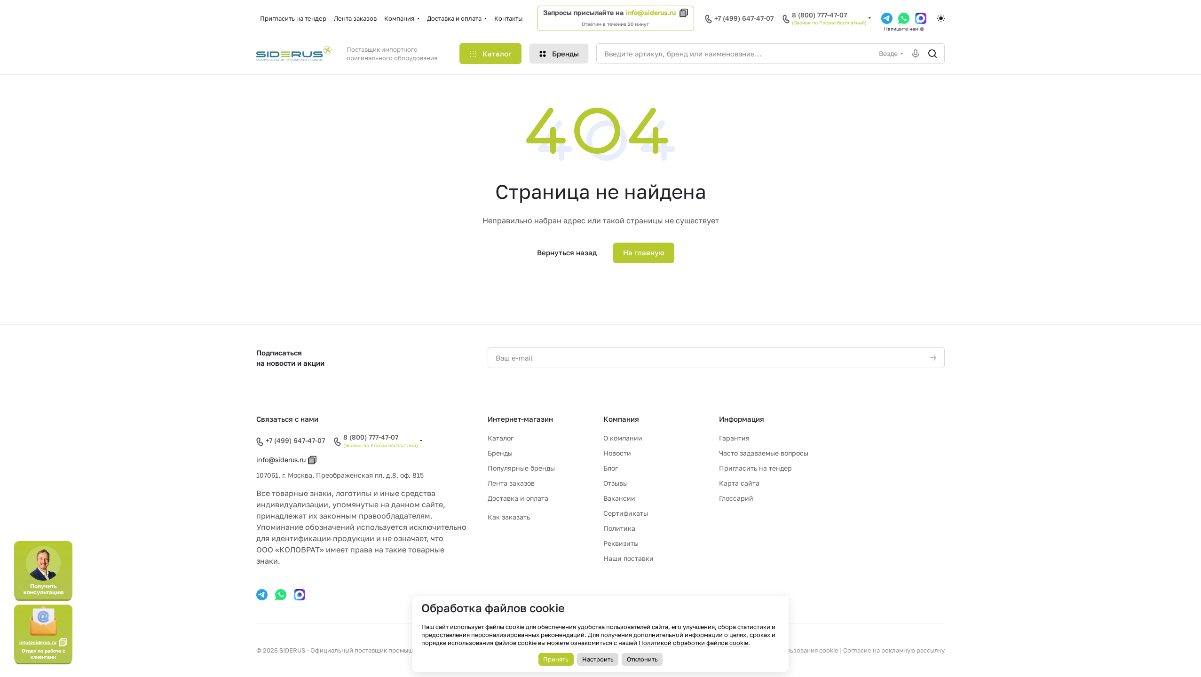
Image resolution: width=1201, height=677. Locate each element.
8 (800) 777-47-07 (819, 15)
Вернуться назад (567, 252)
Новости (617, 453)
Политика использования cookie (789, 650)
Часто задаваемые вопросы (763, 453)
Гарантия (734, 438)
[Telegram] (887, 18)
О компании (622, 438)
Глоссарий (736, 498)
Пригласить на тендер (755, 468)
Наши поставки (628, 558)
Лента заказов (511, 483)
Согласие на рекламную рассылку (894, 650)
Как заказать (509, 517)
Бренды (500, 453)
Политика (619, 528)
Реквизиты (621, 543)
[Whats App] (903, 18)
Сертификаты (625, 513)
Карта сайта (739, 483)
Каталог (501, 438)
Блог (610, 468)
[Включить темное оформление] (941, 18)
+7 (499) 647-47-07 (744, 18)
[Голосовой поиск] (915, 53)
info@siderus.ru (651, 12)
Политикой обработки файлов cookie (693, 642)
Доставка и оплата (518, 498)
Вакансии (619, 498)
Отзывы (615, 483)
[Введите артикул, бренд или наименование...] (932, 53)
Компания (621, 419)
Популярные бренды (521, 468)
